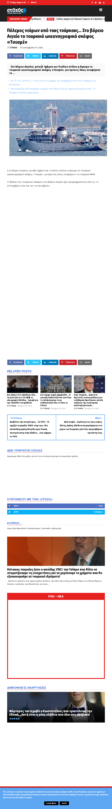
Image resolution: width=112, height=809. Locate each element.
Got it (64, 803)
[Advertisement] (56, 334)
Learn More (51, 803)
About (33, 2)
